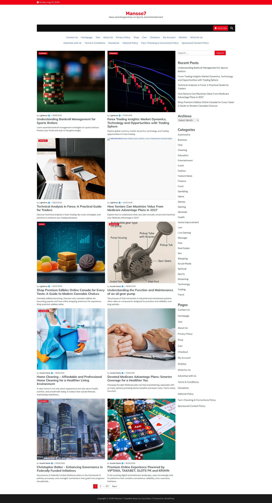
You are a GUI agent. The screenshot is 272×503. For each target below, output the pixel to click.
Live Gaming (184, 232)
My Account (169, 37)
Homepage (86, 37)
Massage (182, 237)
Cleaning (43, 311)
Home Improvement (188, 222)
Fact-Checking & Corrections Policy (160, 42)
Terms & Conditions (95, 42)
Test (98, 37)
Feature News (185, 175)
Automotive (184, 134)
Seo (180, 253)
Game (181, 196)
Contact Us (72, 37)
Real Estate (184, 248)
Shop (136, 37)
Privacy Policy (123, 37)
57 (107, 486)
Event (181, 165)
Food (41, 224)
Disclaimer (113, 42)
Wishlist (183, 37)
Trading (182, 289)
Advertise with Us (72, 42)
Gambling (183, 191)
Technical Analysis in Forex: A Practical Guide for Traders (69, 208)
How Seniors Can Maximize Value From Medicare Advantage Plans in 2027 (135, 208)
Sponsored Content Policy (195, 42)
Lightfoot (43, 115)
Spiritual (182, 268)
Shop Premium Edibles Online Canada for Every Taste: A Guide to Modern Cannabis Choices (71, 291)
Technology (184, 284)
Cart (144, 37)
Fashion (182, 170)
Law (180, 227)
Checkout (155, 37)
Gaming (42, 53)
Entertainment (185, 160)
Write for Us (196, 37)
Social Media (184, 263)
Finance (113, 53)
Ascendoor (146, 498)
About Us (108, 37)
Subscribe (222, 28)
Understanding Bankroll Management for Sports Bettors (66, 120)
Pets (180, 243)
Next (114, 486)
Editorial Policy (130, 42)
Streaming (183, 279)
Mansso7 (136, 13)
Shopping (183, 258)
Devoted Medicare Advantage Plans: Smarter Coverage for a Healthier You (139, 378)
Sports (181, 274)
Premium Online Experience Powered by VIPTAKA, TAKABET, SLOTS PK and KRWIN (138, 468)
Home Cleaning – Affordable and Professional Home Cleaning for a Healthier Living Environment (69, 380)
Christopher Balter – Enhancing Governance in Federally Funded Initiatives (70, 468)
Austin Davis (115, 286)
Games (181, 201)
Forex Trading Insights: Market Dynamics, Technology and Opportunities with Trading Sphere (138, 122)
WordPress (169, 498)
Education (183, 155)
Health (181, 217)
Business (114, 224)
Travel (181, 294)
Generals (182, 211)
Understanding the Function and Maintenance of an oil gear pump (140, 291)
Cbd (180, 144)
